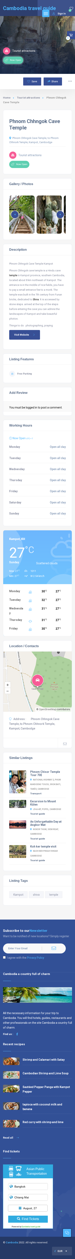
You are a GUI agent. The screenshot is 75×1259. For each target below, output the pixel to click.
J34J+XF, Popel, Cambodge (47, 809)
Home (7, 97)
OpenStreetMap (47, 709)
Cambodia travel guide (31, 1227)
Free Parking (24, 373)
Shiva (36, 299)
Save (34, 81)
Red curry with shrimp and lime (43, 1122)
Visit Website (21, 334)
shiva (36, 894)
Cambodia (12, 1242)
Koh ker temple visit (43, 846)
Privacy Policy (35, 957)
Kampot (18, 894)
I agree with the (25, 957)
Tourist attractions (28, 97)
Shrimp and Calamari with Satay (44, 1059)
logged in (31, 407)
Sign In (62, 13)
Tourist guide (37, 813)
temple (13, 275)
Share (54, 81)
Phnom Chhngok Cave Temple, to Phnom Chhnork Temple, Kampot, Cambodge (34, 140)
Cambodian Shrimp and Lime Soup (45, 1073)
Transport (35, 793)
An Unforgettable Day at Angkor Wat (46, 823)
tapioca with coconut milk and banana (42, 1107)
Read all (8, 1137)
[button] (60, 214)
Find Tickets (30, 1219)
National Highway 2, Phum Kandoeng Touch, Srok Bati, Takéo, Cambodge (45, 784)
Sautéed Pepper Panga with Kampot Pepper (46, 1089)
